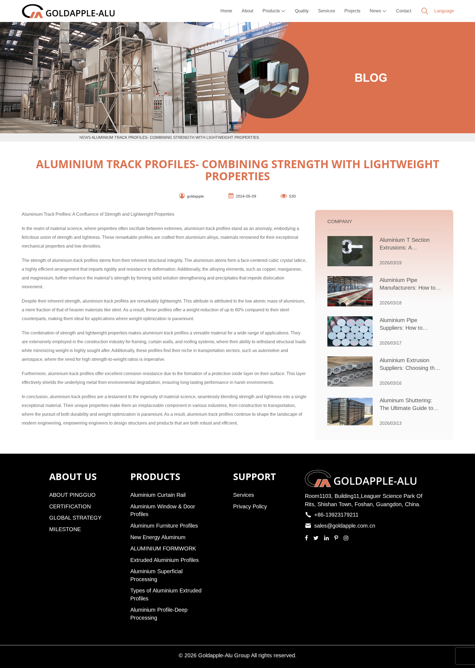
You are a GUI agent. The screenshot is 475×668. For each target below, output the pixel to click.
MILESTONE (65, 529)
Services (326, 11)
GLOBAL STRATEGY (75, 518)
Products (274, 11)
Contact (403, 11)
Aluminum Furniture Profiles (164, 526)
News (378, 11)
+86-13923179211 (336, 515)
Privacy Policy (250, 506)
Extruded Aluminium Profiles (164, 560)
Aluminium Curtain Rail (158, 495)
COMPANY (339, 221)
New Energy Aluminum (158, 537)
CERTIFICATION (70, 506)
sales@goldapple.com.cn (344, 526)
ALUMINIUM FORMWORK (163, 548)
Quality (302, 11)
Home (226, 11)
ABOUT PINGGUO (72, 495)
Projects (352, 11)
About (247, 11)
